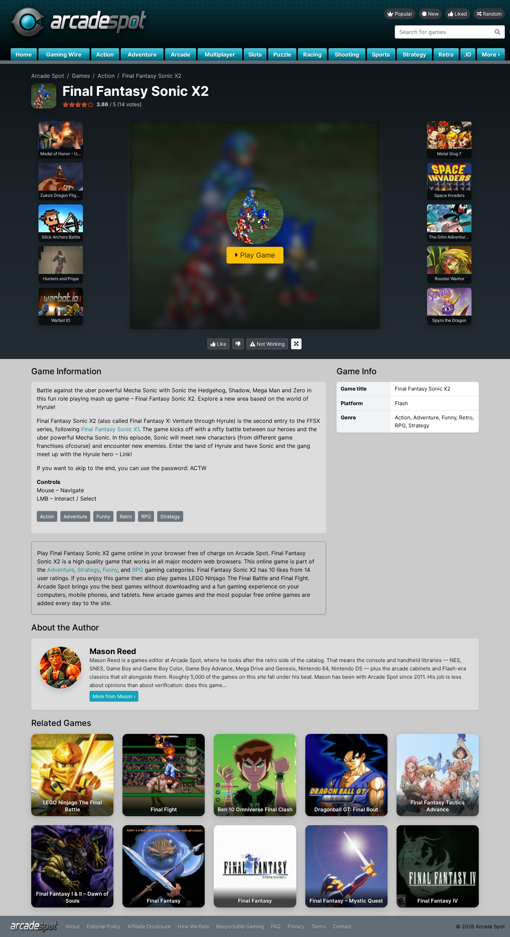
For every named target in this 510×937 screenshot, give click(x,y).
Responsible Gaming (240, 926)
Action (47, 516)
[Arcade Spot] (127, 24)
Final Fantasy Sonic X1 (110, 429)
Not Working (270, 344)
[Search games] (498, 32)
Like (220, 344)
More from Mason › (114, 696)
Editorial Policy (104, 926)
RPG (146, 516)
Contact (342, 926)
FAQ (276, 926)
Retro (126, 516)
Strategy (170, 516)
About (73, 926)
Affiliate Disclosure (149, 926)
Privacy (296, 926)
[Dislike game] (238, 343)
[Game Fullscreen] (296, 343)
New (433, 14)
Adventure (75, 516)
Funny (103, 516)
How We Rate (193, 926)
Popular (402, 14)
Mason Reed (113, 651)
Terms (319, 926)
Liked (460, 14)
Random (492, 14)
